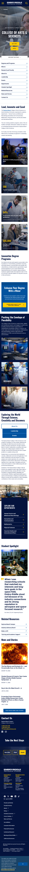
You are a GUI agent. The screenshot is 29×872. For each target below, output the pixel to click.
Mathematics (8, 524)
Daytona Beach (7, 110)
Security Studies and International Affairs (10, 532)
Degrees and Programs (8, 63)
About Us (4, 73)
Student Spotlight (6, 87)
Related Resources (6, 90)
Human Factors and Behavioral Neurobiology (11, 514)
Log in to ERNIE (8, 799)
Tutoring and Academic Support (10, 634)
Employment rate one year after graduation (12, 214)
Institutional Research (9, 832)
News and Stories (6, 94)
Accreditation (7, 822)
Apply (14, 48)
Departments (5, 83)
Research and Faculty (7, 70)
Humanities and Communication (9, 520)
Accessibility (6, 848)
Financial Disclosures (9, 828)
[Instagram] (6, 731)
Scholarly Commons (8, 813)
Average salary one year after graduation (11, 242)
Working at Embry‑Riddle (9, 835)
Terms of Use (20, 849)
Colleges (5, 9)
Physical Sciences (9, 527)
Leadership (4, 77)
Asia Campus (19, 783)
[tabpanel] (14, 460)
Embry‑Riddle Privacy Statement (7, 869)
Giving (5, 810)
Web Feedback (6, 851)
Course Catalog (7, 816)
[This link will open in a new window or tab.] (5, 796)
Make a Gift (4, 631)
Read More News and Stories (14, 710)
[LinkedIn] (2, 731)
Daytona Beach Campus (8, 624)
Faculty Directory (8, 805)
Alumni (5, 808)
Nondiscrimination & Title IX (16, 848)
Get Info (14, 43)
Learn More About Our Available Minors (14, 305)
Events (3, 80)
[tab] (14, 426)
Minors (3, 66)
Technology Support (15, 851)
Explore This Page (13, 57)
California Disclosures (9, 838)
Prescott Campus (8, 783)
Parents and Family (8, 802)
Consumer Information (9, 825)
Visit (15, 752)
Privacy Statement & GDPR (9, 849)
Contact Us (4, 97)
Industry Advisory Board (8, 627)
